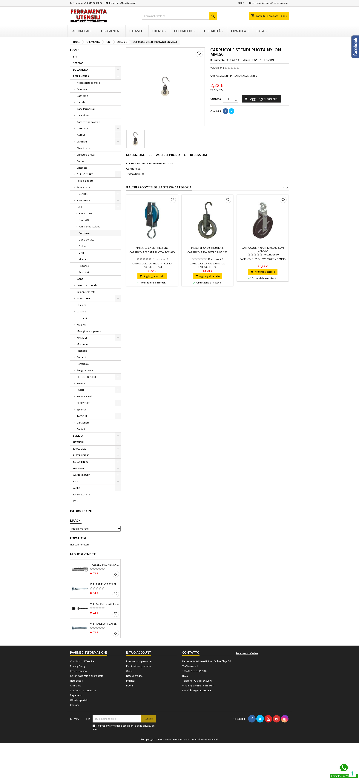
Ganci (80, 278)
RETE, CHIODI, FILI (86, 377)
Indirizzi (130, 680)
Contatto (191, 652)
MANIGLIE (82, 337)
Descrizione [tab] (135, 155)
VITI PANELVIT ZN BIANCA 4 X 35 (104, 623)
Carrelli (81, 102)
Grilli (81, 252)
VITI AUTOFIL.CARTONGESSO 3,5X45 (104, 603)
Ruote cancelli (85, 396)
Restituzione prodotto (138, 666)
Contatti (74, 705)
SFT (75, 56)
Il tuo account (138, 652)
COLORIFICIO (80, 461)
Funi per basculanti (89, 226)
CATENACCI (83, 128)
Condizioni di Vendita (82, 661)
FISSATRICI (82, 194)
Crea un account (280, 3)
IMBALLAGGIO (84, 298)
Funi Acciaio (85, 213)
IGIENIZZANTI (81, 494)
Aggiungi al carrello (261, 99)
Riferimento (217, 60)
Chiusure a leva (86, 154)
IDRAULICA (79, 448)
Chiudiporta (83, 148)
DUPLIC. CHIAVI (85, 174)
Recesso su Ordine (247, 653)
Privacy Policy (77, 666)
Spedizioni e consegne (83, 690)
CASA (76, 481)
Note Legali (76, 680)
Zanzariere (83, 422)
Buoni (129, 685)
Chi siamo (75, 685)
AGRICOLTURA (81, 475)
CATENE (81, 135)
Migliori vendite (83, 554)
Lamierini (82, 305)
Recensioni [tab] (198, 155)
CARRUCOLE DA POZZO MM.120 (207, 252)
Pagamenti (76, 695)
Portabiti (81, 357)
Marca (246, 60)
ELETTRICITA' (81, 455)
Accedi (265, 3)
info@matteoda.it (126, 3)
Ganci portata (86, 239)
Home (74, 50)
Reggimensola (85, 370)
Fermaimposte (85, 180)
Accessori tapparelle (88, 82)
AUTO (76, 488)
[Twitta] (231, 111)
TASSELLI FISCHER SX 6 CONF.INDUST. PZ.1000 (104, 564)
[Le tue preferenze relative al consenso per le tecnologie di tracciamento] (352, 773)
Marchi (76, 521)
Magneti (81, 324)
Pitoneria (82, 350)
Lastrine (81, 311)
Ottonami (82, 89)
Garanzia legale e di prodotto (86, 675)
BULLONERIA (80, 69)
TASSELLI (82, 416)
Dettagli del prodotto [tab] (167, 155)
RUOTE (81, 390)
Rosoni (81, 383)
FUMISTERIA (83, 200)
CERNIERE (82, 141)
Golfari (83, 246)
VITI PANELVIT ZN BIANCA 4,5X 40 (104, 584)
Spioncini (82, 409)
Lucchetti (82, 318)
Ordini (129, 671)
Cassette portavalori (88, 122)
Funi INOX (84, 220)
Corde (80, 161)
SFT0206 (78, 63)
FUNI (79, 207)
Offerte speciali (79, 700)
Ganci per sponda (87, 285)
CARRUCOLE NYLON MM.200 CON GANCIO (263, 249)
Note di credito (134, 675)
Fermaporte (83, 187)
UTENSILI (78, 442)
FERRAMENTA (81, 76)
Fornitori (78, 538)
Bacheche (82, 95)
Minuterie (82, 344)
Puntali (81, 429)
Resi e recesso (78, 671)
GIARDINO (79, 468)
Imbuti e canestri (86, 292)
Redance (84, 265)
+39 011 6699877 (93, 3)
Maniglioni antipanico (89, 331)
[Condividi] (225, 111)
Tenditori (84, 272)
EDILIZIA (78, 435)
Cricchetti (82, 167)
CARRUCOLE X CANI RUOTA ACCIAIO (152, 252)
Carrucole (84, 233)
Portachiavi (83, 363)
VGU (75, 501)
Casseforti (83, 115)
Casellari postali (86, 109)
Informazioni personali (139, 661)
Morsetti (83, 259)
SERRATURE (83, 403)
